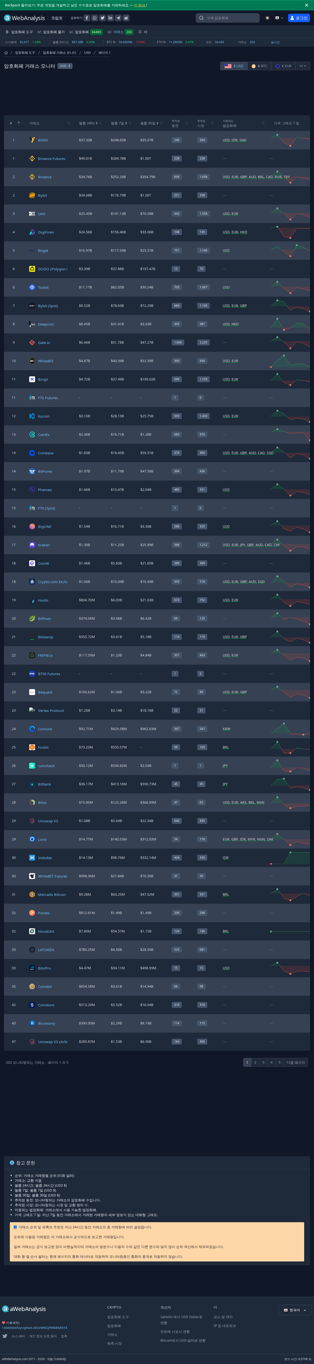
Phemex (45, 489)
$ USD (238, 66)
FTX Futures (48, 397)
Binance (45, 176)
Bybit (42, 195)
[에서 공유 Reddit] (126, 17)
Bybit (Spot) (48, 305)
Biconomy (46, 1023)
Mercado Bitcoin (52, 894)
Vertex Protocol (51, 710)
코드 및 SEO (223, 1316)
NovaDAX (46, 931)
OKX (41, 213)
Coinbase (45, 452)
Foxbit (43, 747)
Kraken (44, 544)
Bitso (42, 802)
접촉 (64, 1336)
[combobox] (228, 18)
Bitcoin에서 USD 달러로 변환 (183, 1340)
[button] (18, 123)
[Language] (279, 18)
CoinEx (44, 434)
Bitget (43, 250)
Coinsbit (45, 986)
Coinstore (46, 1004)
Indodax (45, 857)
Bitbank (44, 784)
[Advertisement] (157, 92)
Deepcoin (46, 324)
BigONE (44, 526)
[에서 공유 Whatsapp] (94, 17)
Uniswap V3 (48, 820)
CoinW (43, 563)
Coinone (45, 728)
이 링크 (140, 5)
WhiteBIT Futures (52, 876)
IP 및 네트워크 (225, 1325)
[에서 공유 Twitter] (102, 17)
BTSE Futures (49, 673)
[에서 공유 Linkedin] (110, 17)
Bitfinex (44, 618)
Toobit (43, 287)
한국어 (295, 1310)
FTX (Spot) (46, 508)
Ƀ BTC (262, 66)
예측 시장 (114, 1343)
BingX (43, 379)
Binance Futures (51, 158)
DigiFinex (46, 232)
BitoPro (44, 968)
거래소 (122, 31)
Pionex (44, 912)
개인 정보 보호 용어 (43, 1336)
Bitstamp (45, 636)
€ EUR (286, 66)
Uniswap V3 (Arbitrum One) (61, 1041)
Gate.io (44, 342)
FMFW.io (45, 655)
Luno (42, 839)
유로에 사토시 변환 (175, 1331)
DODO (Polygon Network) (60, 268)
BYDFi (43, 140)
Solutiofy (60, 1359)
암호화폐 (88, 31)
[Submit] (201, 19)
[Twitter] (5, 1336)
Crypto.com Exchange (56, 581)
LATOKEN (46, 949)
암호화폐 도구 (25, 52)
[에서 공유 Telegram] (118, 17)
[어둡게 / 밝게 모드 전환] (267, 18)
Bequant (45, 692)
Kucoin (44, 416)
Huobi (43, 600)
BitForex (45, 471)
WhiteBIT (45, 360)
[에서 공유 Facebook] (86, 17)
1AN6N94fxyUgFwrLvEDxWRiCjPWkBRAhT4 (34, 1327)
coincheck (46, 765)
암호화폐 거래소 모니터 (59, 52)
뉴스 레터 (18, 1336)
